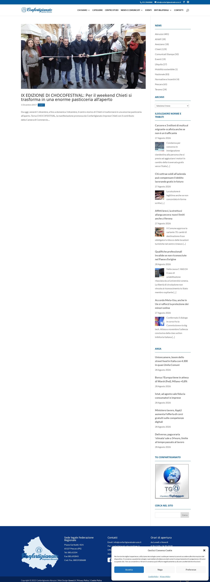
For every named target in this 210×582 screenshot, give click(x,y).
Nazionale (160, 74)
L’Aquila (159, 64)
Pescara (159, 84)
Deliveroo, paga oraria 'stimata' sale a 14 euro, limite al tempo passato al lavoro (171, 438)
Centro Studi (111, 10)
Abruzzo (159, 34)
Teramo (158, 89)
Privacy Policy (165, 576)
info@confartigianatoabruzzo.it (127, 543)
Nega (160, 569)
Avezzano (159, 44)
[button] (204, 550)
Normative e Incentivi (165, 79)
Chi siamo (82, 10)
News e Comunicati (130, 10)
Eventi (148, 10)
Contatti (178, 10)
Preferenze (191, 569)
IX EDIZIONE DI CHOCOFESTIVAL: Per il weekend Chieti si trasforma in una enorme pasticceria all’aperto (76, 97)
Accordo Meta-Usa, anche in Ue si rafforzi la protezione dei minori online (172, 304)
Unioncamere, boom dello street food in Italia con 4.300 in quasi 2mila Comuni (171, 361)
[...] (168, 166)
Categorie (97, 10)
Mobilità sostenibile (165, 69)
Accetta (129, 569)
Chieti (41, 105)
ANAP (158, 39)
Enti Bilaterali (161, 10)
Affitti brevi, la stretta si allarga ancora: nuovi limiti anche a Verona (170, 214)
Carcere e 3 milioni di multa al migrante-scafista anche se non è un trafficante (171, 129)
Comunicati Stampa (164, 54)
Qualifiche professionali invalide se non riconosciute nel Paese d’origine (171, 255)
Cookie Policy (153, 576)
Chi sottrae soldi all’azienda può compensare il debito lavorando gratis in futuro (170, 177)
